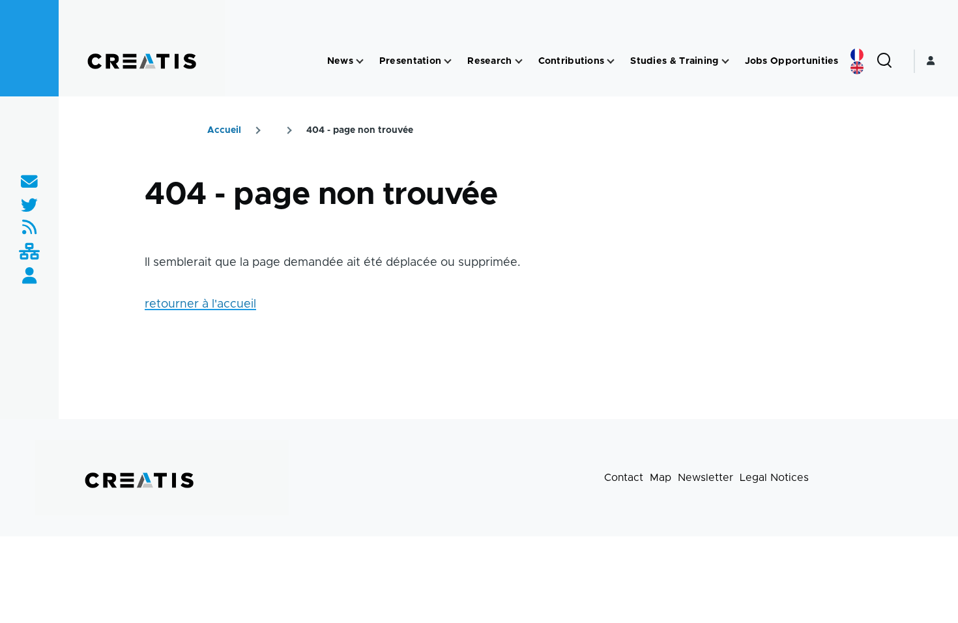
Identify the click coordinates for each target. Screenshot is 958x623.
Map (660, 477)
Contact (623, 477)
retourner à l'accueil (200, 304)
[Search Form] (884, 61)
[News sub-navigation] (359, 61)
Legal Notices (774, 477)
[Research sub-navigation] (518, 61)
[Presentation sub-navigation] (447, 61)
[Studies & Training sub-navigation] (725, 61)
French (857, 54)
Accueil (224, 130)
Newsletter (705, 477)
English (857, 67)
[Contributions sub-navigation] (610, 61)
